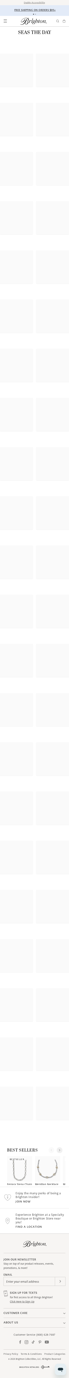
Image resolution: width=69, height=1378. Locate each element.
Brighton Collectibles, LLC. (28, 1359)
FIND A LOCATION (29, 1226)
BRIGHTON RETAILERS (29, 1367)
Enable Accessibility (34, 2)
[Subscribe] (60, 1281)
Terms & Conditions (31, 1354)
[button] (5, 21)
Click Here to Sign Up (22, 1301)
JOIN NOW (23, 1201)
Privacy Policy (11, 1354)
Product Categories (54, 1354)
